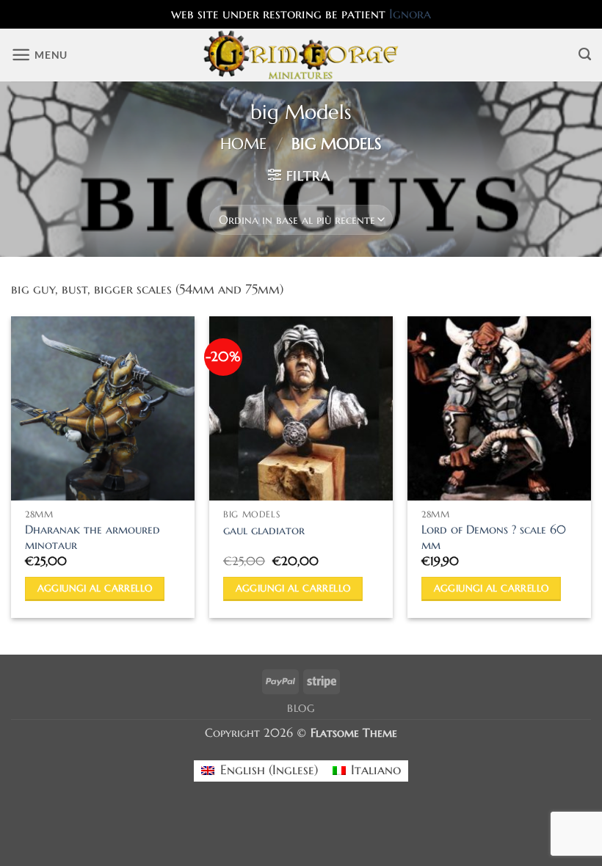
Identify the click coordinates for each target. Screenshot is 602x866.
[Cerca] (585, 55)
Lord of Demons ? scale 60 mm (493, 538)
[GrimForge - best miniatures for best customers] (301, 55)
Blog (301, 708)
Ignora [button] (410, 14)
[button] (39, 54)
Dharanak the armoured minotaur (92, 538)
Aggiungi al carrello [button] (95, 588)
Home (243, 143)
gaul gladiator (264, 530)
